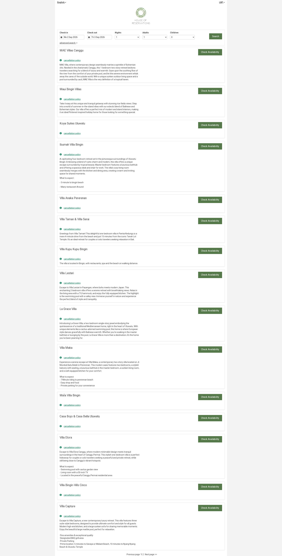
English (61, 2)
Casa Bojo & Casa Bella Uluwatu (80, 416)
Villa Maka (66, 347)
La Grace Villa (68, 309)
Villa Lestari (67, 273)
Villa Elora (66, 437)
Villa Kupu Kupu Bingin (73, 249)
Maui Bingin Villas (70, 89)
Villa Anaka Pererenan (73, 198)
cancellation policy (72, 60)
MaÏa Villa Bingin (70, 395)
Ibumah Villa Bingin (71, 144)
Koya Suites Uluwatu (72, 123)
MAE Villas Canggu (71, 50)
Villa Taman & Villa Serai (74, 219)
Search (215, 36)
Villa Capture (67, 506)
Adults (145, 32)
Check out (92, 32)
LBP (221, 2)
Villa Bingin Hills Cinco (73, 485)
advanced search (68, 43)
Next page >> (151, 554)
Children (174, 32)
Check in (64, 32)
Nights (118, 32)
